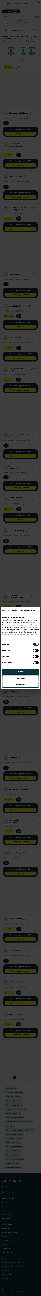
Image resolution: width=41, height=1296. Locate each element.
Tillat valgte (20, 678)
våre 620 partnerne (13, 620)
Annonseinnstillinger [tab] (28, 610)
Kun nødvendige (20, 684)
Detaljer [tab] (15, 610)
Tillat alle (20, 672)
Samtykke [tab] (5, 610)
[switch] (36, 650)
